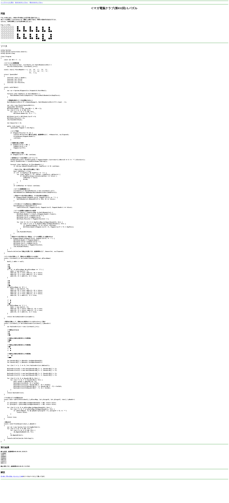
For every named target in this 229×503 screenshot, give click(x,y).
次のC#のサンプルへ (21, 2)
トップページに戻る (7, 2)
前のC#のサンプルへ (36, 2)
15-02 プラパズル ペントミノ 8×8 (12, 476)
